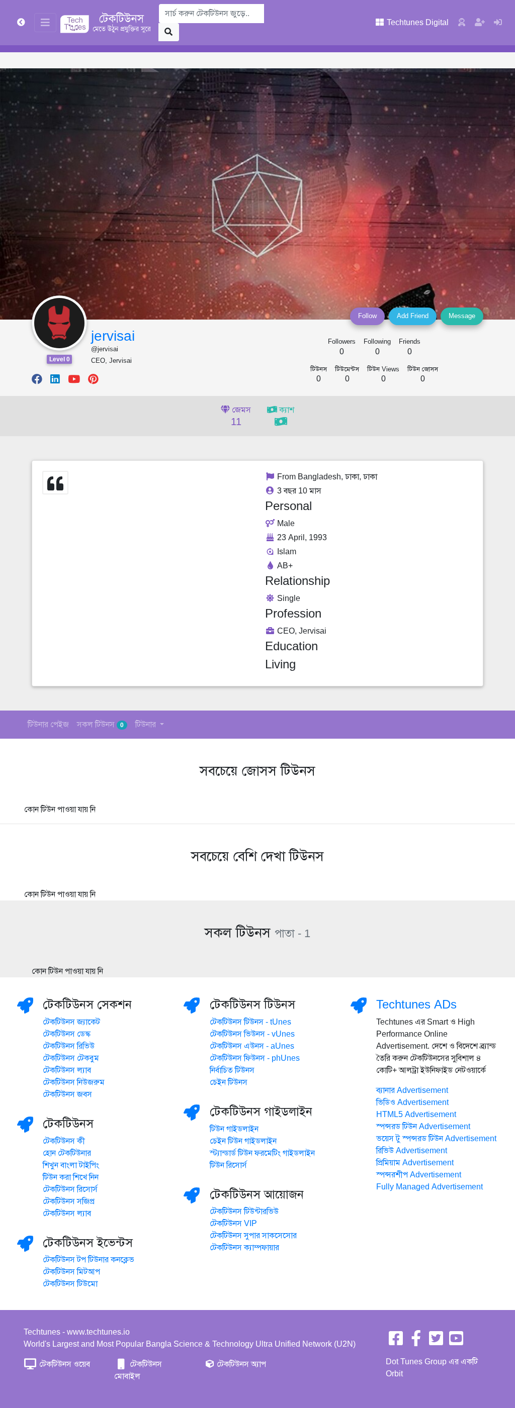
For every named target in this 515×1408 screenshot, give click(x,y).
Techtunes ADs (416, 1004)
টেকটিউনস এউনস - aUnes (252, 1046)
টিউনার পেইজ (48, 725)
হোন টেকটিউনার (67, 1153)
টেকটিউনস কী (64, 1141)
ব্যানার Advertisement (412, 1090)
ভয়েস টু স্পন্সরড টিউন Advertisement (436, 1139)
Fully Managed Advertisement (429, 1187)
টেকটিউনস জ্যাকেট (71, 1022)
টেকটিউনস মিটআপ (71, 1272)
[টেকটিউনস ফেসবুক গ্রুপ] (416, 1342)
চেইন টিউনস (228, 1082)
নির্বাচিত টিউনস (232, 1070)
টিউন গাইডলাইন (234, 1129)
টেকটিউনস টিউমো (70, 1284)
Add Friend (412, 316)
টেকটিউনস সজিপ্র (69, 1201)
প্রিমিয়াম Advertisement (415, 1163)
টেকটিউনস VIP (233, 1224)
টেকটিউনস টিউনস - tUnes (250, 1022)
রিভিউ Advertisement (411, 1151)
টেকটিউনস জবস (67, 1094)
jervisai (113, 336)
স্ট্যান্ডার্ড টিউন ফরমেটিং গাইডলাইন (262, 1153)
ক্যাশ (285, 410)
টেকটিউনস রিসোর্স (70, 1189)
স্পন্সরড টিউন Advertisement (423, 1127)
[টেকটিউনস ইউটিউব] (456, 1342)
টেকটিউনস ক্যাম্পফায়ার (244, 1248)
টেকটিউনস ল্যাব (67, 1070)
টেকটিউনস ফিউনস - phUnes (255, 1058)
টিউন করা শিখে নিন (71, 1177)
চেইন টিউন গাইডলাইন (243, 1141)
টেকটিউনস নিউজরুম (74, 1082)
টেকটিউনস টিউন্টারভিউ (244, 1211)
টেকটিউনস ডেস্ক (67, 1034)
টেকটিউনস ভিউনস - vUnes (252, 1034)
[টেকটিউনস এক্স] (436, 1342)
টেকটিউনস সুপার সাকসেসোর (253, 1236)
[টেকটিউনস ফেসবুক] (396, 1342)
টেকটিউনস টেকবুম (71, 1058)
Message (462, 316)
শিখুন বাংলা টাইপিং (71, 1165)
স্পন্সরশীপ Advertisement (418, 1175)
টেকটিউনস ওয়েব (63, 1364)
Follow (367, 316)
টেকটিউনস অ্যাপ (240, 1364)
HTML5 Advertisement (416, 1115)
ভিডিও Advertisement (412, 1102)
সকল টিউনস (100, 725)
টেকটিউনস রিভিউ (69, 1046)
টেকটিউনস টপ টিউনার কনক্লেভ (88, 1260)
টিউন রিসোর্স (228, 1165)
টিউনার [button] (146, 725)
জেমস (240, 416)
